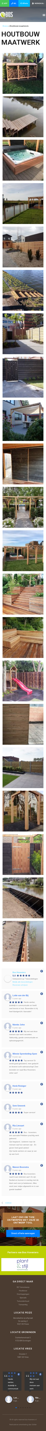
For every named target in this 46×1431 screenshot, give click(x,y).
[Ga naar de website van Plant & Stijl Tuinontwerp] (22, 1264)
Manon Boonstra (21, 1167)
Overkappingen (23, 1294)
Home (5, 26)
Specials (23, 1298)
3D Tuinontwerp (23, 1287)
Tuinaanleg (23, 1304)
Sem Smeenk (19, 1106)
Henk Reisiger (19, 1086)
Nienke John (19, 1025)
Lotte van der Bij (20, 995)
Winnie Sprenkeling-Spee (25, 1054)
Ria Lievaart (18, 1126)
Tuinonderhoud (23, 1301)
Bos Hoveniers (19, 972)
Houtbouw (23, 1291)
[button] (44, 15)
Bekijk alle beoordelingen (23, 982)
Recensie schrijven (20, 985)
